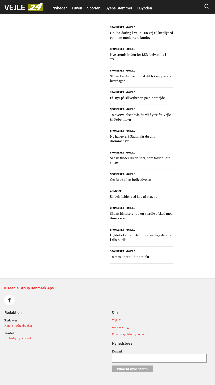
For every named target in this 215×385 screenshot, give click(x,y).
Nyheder (59, 8)
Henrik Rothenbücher (18, 326)
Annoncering (120, 327)
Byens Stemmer (118, 8)
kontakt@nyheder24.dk (19, 338)
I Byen (77, 8)
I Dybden (144, 8)
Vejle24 (116, 320)
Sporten (93, 8)
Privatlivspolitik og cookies (129, 334)
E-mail (117, 351)
